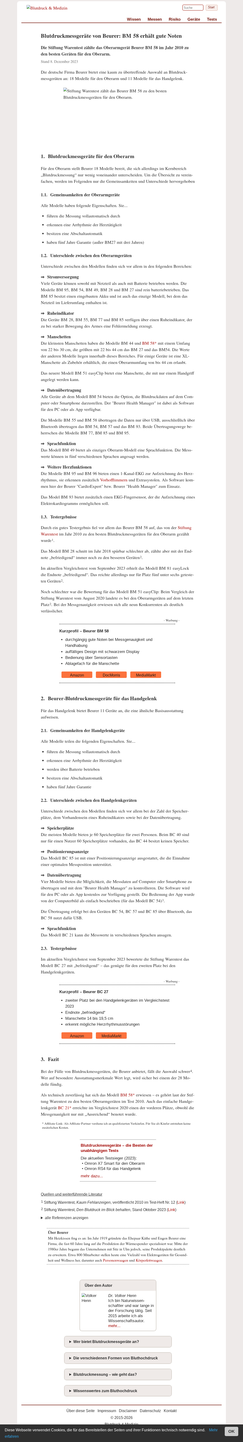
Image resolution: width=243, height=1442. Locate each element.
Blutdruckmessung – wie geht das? (105, 1374)
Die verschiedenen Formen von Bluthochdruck (115, 1358)
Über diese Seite (80, 1411)
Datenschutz (150, 1411)
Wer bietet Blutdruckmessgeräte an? (106, 1342)
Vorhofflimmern (113, 480)
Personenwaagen (115, 1260)
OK (231, 1431)
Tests (212, 19)
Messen (155, 19)
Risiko (175, 19)
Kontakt (170, 1411)
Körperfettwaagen (149, 1260)
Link (180, 1202)
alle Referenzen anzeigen (66, 1218)
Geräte (193, 19)
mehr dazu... (92, 1176)
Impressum (107, 1411)
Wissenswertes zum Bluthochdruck (105, 1391)
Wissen (134, 19)
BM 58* (149, 343)
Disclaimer (128, 1411)
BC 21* (64, 1107)
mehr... (114, 1326)
